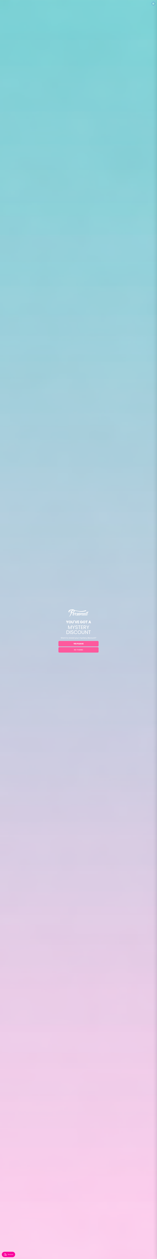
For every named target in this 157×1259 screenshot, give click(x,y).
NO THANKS (78, 650)
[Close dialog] (153, 3)
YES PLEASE (78, 643)
